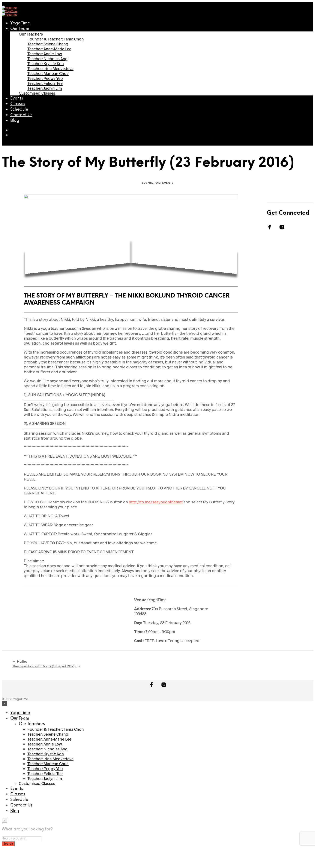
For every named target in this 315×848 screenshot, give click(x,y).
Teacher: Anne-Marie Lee (49, 48)
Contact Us (21, 115)
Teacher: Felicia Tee (45, 83)
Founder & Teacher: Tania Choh (55, 38)
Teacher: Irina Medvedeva (50, 68)
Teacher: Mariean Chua (48, 73)
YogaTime (20, 23)
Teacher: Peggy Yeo (45, 78)
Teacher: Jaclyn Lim (44, 88)
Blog (14, 121)
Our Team (19, 29)
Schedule (19, 109)
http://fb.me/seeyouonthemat (156, 501)
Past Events (164, 183)
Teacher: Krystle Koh (45, 63)
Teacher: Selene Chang (47, 43)
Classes (17, 104)
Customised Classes (37, 93)
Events (16, 98)
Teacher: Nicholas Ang (47, 58)
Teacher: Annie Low (44, 53)
